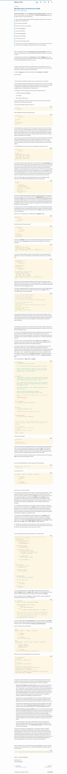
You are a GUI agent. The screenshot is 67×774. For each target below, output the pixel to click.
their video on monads (41, 51)
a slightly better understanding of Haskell (37, 13)
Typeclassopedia (22, 33)
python (16, 757)
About (45, 2)
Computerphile (32, 51)
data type (21, 72)
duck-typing (25, 241)
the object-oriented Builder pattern (38, 623)
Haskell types (22, 28)
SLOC (45, 198)
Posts (37, 2)
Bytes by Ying (18, 2)
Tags (41, 2)
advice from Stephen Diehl (41, 15)
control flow (39, 72)
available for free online (35, 353)
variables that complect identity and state (35, 705)
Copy (51, 106)
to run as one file (38, 745)
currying (29, 596)
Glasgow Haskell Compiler (36, 724)
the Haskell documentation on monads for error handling (36, 519)
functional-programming (23, 757)
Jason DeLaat (32, 57)
